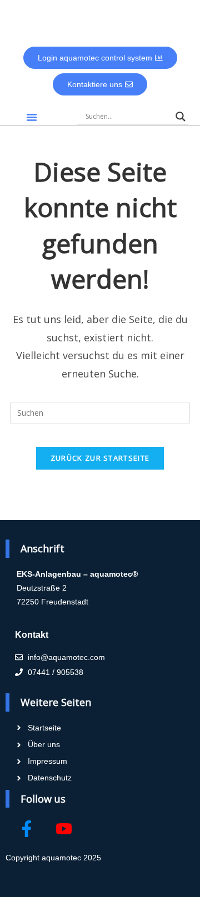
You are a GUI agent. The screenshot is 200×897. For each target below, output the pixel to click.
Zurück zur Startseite (100, 458)
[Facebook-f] (26, 828)
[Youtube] (64, 828)
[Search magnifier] (180, 116)
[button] (31, 117)
